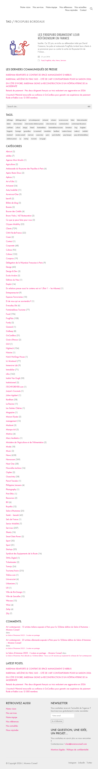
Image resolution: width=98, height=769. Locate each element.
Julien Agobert (12, 395)
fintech (32, 127)
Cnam (8, 237)
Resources (10, 498)
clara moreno (18, 124)
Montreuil (10, 135)
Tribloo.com (11, 575)
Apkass (9, 177)
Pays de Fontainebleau (81, 135)
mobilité (85, 131)
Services (63, 60)
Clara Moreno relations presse (34, 124)
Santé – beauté (12, 515)
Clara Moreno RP (51, 124)
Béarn (9, 124)
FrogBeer (83, 127)
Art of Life (10, 181)
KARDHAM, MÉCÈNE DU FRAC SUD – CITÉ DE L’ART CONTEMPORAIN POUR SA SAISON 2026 (48, 79)
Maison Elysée (12, 417)
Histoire (9, 352)
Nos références (12, 721)
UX (7, 588)
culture (18, 127)
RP (20, 139)
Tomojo (9, 566)
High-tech (10, 348)
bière (72, 120)
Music (8, 451)
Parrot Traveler (12, 481)
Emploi (9, 284)
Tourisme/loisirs (12, 571)
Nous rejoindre (12, 730)
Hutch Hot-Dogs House (15, 357)
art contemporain (34, 120)
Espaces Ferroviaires (14, 297)
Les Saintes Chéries (14, 408)
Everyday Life (11, 305)
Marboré (9, 425)
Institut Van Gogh (13, 378)
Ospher (9, 472)
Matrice (9, 434)
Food (42, 60)
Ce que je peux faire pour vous (19, 220)
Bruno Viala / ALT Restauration (18, 215)
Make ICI (76, 131)
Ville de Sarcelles (13, 596)
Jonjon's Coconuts (13, 391)
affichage (10, 120)
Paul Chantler (56, 135)
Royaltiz (9, 506)
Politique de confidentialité (77, 749)
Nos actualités (12, 726)
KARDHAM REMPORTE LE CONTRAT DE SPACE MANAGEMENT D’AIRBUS (38, 75)
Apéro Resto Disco (13, 173)
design (25, 127)
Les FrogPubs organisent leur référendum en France (58, 36)
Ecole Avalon (11, 275)
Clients (9, 228)
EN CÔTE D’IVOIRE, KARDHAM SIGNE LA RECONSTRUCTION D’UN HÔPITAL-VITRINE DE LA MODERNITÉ (46, 85)
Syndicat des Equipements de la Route (22, 553)
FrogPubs (48, 60)
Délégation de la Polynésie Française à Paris (24, 263)
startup (26, 139)
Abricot (9, 151)
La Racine (10, 404)
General (9, 327)
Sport (8, 541)
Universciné (11, 579)
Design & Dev (11, 271)
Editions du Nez (12, 280)
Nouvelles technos (13, 468)
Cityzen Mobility (13, 224)
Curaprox (10, 258)
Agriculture (10, 164)
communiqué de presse (79, 124)
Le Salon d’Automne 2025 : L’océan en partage (23, 635)
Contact (9, 241)
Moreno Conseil (20, 135)
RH (7, 502)
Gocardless (27, 131)
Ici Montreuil (37, 131)
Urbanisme (10, 583)
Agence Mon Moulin (14, 160)
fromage (18, 131)
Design (9, 267)
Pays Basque (67, 135)
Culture (9, 250)
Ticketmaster (11, 562)
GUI (8, 344)
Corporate (10, 245)
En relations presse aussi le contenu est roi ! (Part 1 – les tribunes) (33, 288)
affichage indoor (21, 120)
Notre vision (11, 709)
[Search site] (91, 9)
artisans (53, 120)
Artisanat (9, 186)
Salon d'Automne (13, 511)
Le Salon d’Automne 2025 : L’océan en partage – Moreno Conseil (34, 653)
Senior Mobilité (12, 523)
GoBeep (9, 331)
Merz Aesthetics (12, 438)
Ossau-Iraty (39, 135)
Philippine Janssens (14, 485)
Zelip (8, 609)
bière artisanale (82, 120)
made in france (66, 131)
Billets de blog (12, 203)
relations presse (11, 139)
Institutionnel (11, 382)
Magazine (10, 412)
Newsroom (10, 459)
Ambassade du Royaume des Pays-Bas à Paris (25, 168)
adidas (8, 156)
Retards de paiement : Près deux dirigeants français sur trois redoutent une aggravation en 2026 (46, 90)
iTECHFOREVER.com (14, 387)
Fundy (8, 322)
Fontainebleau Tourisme (56, 127)
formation (69, 127)
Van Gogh (42, 139)
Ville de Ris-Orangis (14, 592)
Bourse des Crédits (14, 211)
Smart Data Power (13, 536)
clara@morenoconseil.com (76, 744)
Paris (47, 135)
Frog (76, 127)
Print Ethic (10, 494)
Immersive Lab (12, 365)
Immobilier (10, 369)
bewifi (8, 198)
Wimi (8, 605)
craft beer (10, 127)
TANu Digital (11, 558)
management (11, 421)
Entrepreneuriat (12, 292)
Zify (7, 613)
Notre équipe (11, 717)
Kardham (56, 131)
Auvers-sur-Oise (63, 120)
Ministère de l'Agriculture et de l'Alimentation (25, 442)
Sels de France (12, 519)
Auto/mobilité (11, 190)
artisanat (45, 120)
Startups (9, 549)
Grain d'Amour (12, 340)
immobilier (47, 131)
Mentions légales (58, 749)
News (58, 60)
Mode (8, 446)
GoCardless (11, 335)
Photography (11, 489)
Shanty (9, 532)
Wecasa (9, 600)
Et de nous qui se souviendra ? (18, 301)
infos (53, 60)
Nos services (11, 713)
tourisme (33, 139)
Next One (30, 135)
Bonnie (9, 207)
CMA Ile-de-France (14, 233)
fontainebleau (41, 127)
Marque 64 (11, 429)
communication (64, 124)
